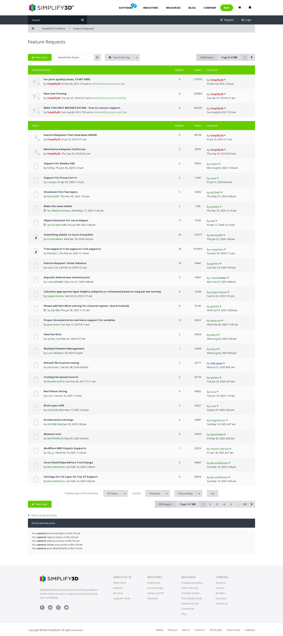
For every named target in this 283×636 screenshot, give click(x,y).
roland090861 (55, 281)
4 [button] (224, 504)
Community (188, 608)
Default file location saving (61, 362)
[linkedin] (50, 609)
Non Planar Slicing (55, 391)
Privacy (173, 630)
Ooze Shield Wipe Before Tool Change (68, 462)
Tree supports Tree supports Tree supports (72, 249)
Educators (221, 598)
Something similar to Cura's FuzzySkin (68, 234)
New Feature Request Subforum (64, 149)
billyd (213, 335)
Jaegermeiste (55, 296)
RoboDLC (52, 253)
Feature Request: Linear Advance (65, 263)
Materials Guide (190, 603)
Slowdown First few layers (61, 192)
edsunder (53, 367)
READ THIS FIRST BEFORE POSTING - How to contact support (82, 107)
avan (213, 178)
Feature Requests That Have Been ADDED (70, 135)
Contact (199, 630)
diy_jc (50, 452)
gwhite (214, 206)
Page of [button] (229, 57)
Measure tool (52, 434)
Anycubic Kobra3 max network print (67, 277)
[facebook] (42, 609)
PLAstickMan (55, 239)
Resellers (221, 593)
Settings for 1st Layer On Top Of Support (71, 476)
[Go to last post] (225, 80)
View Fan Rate (52, 334)
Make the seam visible (58, 206)
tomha (214, 164)
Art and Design (155, 588)
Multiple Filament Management (64, 348)
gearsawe (53, 324)
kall (212, 221)
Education (152, 598)
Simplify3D (53, 83)
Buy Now (118, 593)
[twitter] (66, 609)
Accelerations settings (58, 419)
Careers (220, 588)
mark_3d (52, 267)
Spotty (51, 338)
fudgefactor (217, 420)
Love (50, 353)
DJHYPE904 (53, 438)
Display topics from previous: (91, 493)
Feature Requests (46, 41)
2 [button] (210, 504)
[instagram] (58, 609)
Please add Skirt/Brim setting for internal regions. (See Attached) (86, 306)
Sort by (146, 493)
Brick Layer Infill (54, 405)
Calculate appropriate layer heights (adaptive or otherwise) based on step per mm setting (102, 291)
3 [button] (217, 504)
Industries (150, 7)
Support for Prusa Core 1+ (60, 177)
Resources (173, 7)
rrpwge (51, 182)
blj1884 (55, 310)
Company (209, 7)
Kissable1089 (58, 224)
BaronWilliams (56, 467)
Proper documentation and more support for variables (79, 320)
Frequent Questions (192, 582)
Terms (159, 630)
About (186, 630)
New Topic (42, 57)
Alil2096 (52, 424)
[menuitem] (246, 19)
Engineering (153, 582)
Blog (192, 7)
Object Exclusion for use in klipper (66, 220)
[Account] (250, 7)
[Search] (82, 19)
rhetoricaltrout (219, 448)
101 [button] (245, 504)
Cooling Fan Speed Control (61, 377)
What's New (119, 582)
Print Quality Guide (192, 598)
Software (127, 6)
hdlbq (50, 168)
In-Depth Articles (191, 593)
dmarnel (215, 320)
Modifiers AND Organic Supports (65, 448)
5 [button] (231, 504)
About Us (221, 582)
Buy (226, 7)
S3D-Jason (216, 363)
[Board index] (51, 8)
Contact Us (222, 603)
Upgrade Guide (121, 598)
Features (118, 588)
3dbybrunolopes (61, 210)
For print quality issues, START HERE (67, 79)
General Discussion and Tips (108, 83)
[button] (251, 57)
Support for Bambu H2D (59, 163)
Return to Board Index (44, 515)
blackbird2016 (55, 381)
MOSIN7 (215, 192)
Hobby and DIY (155, 593)
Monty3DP (53, 196)
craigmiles (217, 249)
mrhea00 (52, 410)
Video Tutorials (190, 588)
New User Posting (55, 93)
